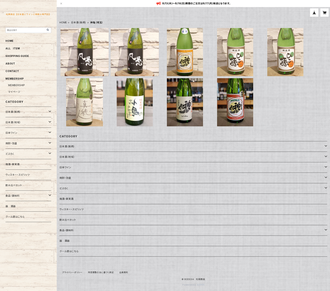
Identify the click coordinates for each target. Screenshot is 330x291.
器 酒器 (64, 240)
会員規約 (123, 272)
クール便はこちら (68, 251)
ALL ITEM (13, 48)
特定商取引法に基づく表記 (101, 272)
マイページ (14, 91)
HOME (63, 22)
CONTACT (12, 71)
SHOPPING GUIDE (17, 55)
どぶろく (63, 188)
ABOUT (10, 63)
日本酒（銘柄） (78, 22)
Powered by (189, 284)
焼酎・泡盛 (65, 177)
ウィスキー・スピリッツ (71, 209)
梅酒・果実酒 (66, 198)
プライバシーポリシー (72, 272)
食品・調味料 (66, 230)
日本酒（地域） (67, 156)
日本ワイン (65, 167)
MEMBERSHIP (16, 85)
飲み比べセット (67, 219)
